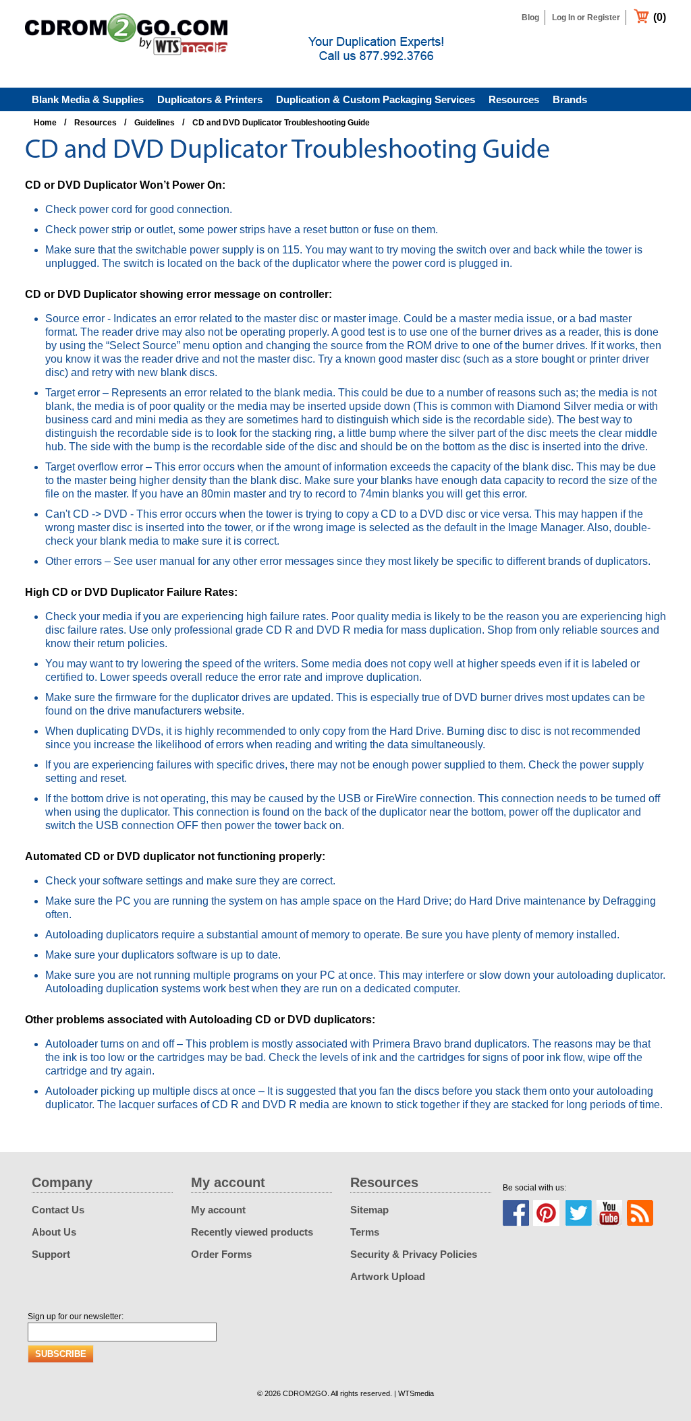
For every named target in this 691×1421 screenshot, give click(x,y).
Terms (364, 1232)
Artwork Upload (387, 1276)
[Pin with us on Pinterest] (546, 1213)
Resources (514, 99)
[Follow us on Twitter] (578, 1213)
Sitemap (369, 1209)
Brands (570, 99)
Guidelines (154, 122)
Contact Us (58, 1209)
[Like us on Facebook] (516, 1213)
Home (45, 122)
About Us (54, 1232)
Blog (530, 17)
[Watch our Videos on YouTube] (609, 1213)
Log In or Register (586, 17)
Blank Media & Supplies (88, 99)
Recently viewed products (252, 1232)
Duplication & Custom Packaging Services (375, 99)
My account (218, 1209)
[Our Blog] (640, 1213)
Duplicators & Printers (209, 99)
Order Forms (221, 1254)
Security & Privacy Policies (413, 1254)
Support (51, 1254)
